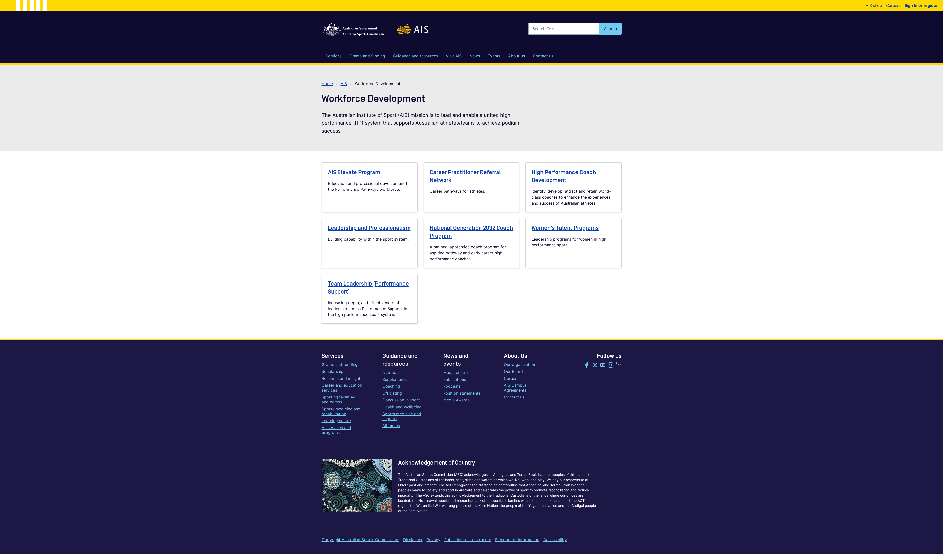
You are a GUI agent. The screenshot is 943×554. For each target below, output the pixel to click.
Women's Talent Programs (565, 228)
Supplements (394, 379)
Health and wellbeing (402, 406)
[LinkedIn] (619, 365)
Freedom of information (517, 539)
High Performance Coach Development (564, 176)
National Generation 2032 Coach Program (471, 232)
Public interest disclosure (467, 539)
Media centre (455, 372)
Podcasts (452, 386)
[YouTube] (603, 365)
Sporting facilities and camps (338, 399)
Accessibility (555, 539)
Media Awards (456, 400)
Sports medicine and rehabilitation (341, 411)
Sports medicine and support (401, 416)
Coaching (391, 386)
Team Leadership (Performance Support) (368, 287)
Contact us (514, 397)
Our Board (513, 371)
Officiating (392, 393)
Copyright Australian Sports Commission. (360, 539)
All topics (391, 425)
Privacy (433, 539)
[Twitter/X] (595, 365)
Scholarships (333, 371)
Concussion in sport (401, 400)
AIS (344, 83)
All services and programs (336, 430)
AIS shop (874, 5)
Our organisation (519, 364)
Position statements (461, 393)
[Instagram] (611, 365)
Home (327, 83)
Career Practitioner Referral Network (465, 176)
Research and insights (342, 378)
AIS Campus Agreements (515, 388)
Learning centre (336, 420)
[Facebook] (587, 365)
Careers (893, 5)
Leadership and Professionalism (369, 228)
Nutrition (390, 372)
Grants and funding (339, 364)
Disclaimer (413, 539)
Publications (454, 379)
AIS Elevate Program (354, 172)
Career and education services (342, 388)
